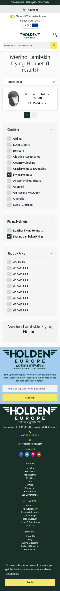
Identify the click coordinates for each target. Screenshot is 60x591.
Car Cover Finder (30, 494)
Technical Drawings (30, 546)
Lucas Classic (21, 144)
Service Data (30, 549)
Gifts (30, 481)
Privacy (30, 525)
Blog (30, 539)
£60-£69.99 (20, 298)
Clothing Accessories (26, 156)
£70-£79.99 (20, 304)
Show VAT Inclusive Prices (31, 16)
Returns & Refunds (30, 512)
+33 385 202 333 (30, 435)
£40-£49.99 (20, 286)
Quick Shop (30, 515)
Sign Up (30, 397)
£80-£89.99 (20, 310)
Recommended (14, 81)
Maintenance (30, 474)
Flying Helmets (22, 174)
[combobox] (30, 25)
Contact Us (30, 505)
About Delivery (30, 508)
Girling (17, 138)
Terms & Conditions (30, 522)
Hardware (30, 471)
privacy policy (49, 377)
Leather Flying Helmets (28, 230)
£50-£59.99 (20, 292)
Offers (30, 484)
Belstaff (18, 150)
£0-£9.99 (19, 262)
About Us (30, 536)
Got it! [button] (30, 582)
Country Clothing (24, 162)
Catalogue (30, 488)
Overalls (18, 198)
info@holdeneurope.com (30, 443)
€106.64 (38, 103)
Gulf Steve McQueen (26, 192)
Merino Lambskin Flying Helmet (28, 237)
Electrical (30, 468)
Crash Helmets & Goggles (29, 168)
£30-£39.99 (20, 280)
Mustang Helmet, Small (38, 96)
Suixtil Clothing (23, 204)
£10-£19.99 (20, 268)
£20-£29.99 (20, 274)
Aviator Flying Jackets (27, 180)
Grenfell (18, 186)
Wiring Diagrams (30, 542)
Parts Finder (30, 491)
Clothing (30, 478)
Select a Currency (30, 20)
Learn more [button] (12, 573)
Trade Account (30, 518)
